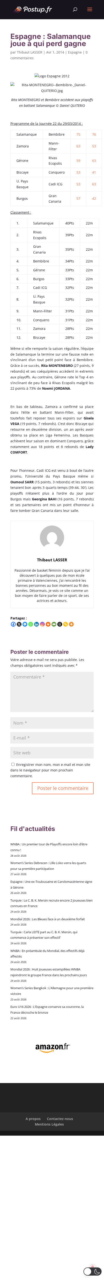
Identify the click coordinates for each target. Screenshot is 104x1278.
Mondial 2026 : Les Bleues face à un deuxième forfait (47, 919)
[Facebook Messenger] (24, 624)
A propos (33, 1118)
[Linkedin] (36, 624)
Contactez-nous (60, 1118)
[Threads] (59, 624)
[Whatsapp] (30, 624)
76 (94, 134)
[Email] (54, 624)
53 (94, 146)
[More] (71, 624)
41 (94, 172)
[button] (92, 1271)
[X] (19, 624)
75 (78, 134)
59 (78, 160)
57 (78, 198)
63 (78, 146)
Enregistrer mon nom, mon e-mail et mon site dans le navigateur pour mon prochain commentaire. (50, 770)
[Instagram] (42, 624)
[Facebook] (13, 624)
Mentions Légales (49, 1124)
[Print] (48, 624)
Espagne (75, 52)
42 (94, 198)
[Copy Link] (65, 624)
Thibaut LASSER (29, 52)
